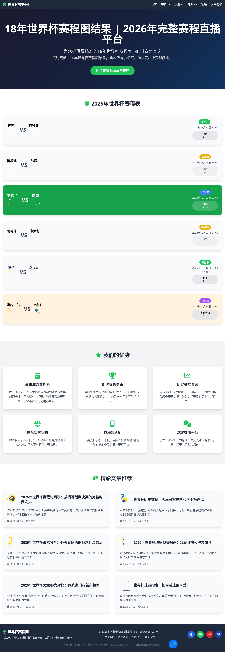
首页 (154, 4)
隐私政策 (136, 637)
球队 (190, 4)
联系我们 (123, 637)
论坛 (204, 4)
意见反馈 (150, 637)
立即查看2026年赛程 (114, 70)
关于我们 (216, 4)
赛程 (164, 4)
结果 (177, 4)
